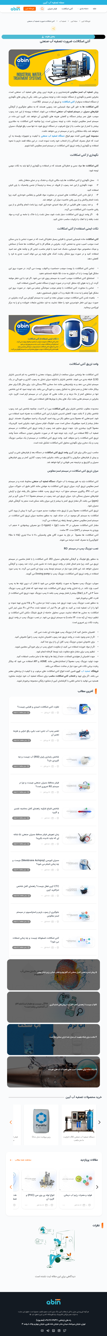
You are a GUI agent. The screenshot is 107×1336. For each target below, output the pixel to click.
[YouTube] (42, 1331)
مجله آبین (74, 21)
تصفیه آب (62, 21)
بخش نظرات (50, 36)
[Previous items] (99, 1122)
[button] (42, 8)
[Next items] (11, 1122)
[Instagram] (59, 1331)
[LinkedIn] (53, 1331)
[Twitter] (64, 1331)
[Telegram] (47, 1331)
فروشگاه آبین (29, 8)
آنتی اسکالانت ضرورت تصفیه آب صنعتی (41, 21)
